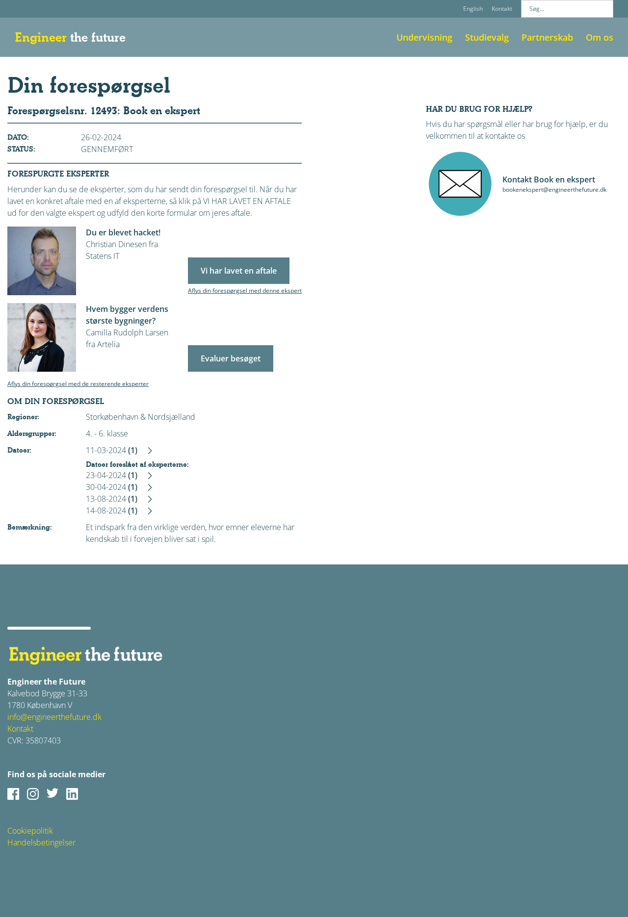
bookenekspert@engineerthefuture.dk (554, 189)
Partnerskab (547, 37)
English (473, 8)
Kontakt (502, 8)
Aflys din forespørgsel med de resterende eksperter (78, 384)
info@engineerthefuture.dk (54, 717)
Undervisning (424, 37)
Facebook (13, 794)
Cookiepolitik (30, 830)
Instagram (33, 794)
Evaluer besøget (231, 358)
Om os (599, 37)
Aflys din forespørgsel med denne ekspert (245, 290)
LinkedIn (72, 794)
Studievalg (487, 37)
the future (70, 37)
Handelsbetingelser (41, 842)
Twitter (52, 794)
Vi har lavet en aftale (239, 270)
